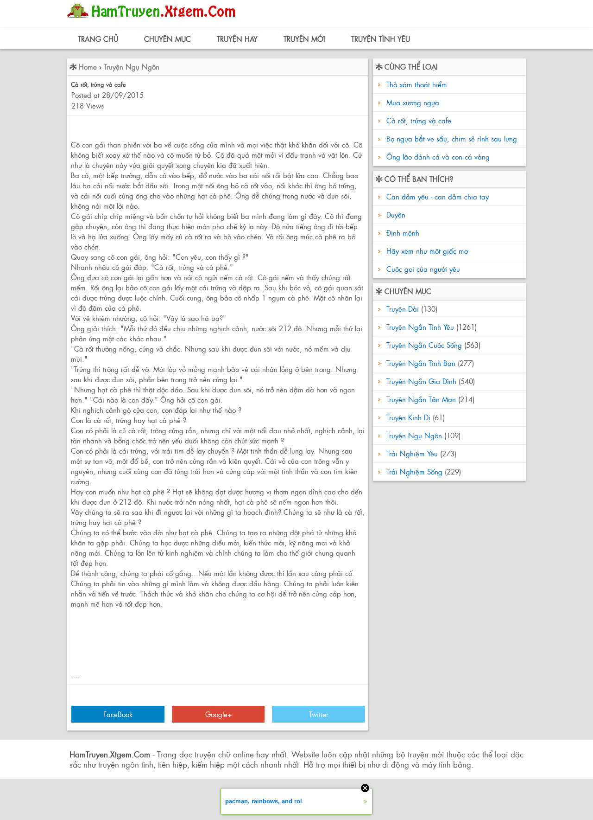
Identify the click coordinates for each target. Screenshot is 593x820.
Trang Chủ (98, 38)
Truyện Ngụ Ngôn (131, 66)
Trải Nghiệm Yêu (412, 453)
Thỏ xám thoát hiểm (416, 84)
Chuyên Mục (167, 38)
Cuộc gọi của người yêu (422, 268)
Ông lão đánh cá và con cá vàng (438, 156)
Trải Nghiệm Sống (414, 471)
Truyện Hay (237, 38)
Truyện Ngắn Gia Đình (421, 381)
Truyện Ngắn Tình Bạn (420, 363)
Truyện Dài (402, 308)
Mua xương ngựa (412, 102)
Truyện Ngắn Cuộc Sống (424, 345)
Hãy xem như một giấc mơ (426, 250)
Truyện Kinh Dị (408, 417)
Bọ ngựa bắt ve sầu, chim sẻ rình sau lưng (451, 138)
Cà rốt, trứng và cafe (418, 120)
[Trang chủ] (153, 20)
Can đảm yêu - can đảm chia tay (436, 196)
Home (88, 66)
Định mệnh (401, 232)
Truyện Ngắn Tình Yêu (420, 326)
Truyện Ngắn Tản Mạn (421, 399)
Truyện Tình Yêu (380, 38)
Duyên (394, 214)
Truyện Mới (304, 38)
